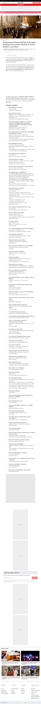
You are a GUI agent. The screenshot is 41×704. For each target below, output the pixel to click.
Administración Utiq (35, 698)
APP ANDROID (3, 690)
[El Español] (21, 2)
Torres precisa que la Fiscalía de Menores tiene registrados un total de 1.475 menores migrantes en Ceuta (19, 13)
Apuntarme (35, 577)
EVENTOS (12, 690)
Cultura (4, 40)
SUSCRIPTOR (13, 693)
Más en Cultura (5, 648)
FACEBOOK (23, 690)
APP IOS (2, 688)
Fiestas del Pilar (10, 55)
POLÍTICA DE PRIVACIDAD (35, 690)
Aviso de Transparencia (35, 696)
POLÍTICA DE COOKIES (34, 695)
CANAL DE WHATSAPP (4, 693)
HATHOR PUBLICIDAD (14, 688)
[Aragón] (20, 5)
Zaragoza (14, 55)
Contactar (14, 685)
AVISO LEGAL (33, 688)
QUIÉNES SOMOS (4, 691)
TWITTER (22, 688)
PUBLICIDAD (13, 691)
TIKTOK (22, 693)
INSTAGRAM (23, 691)
